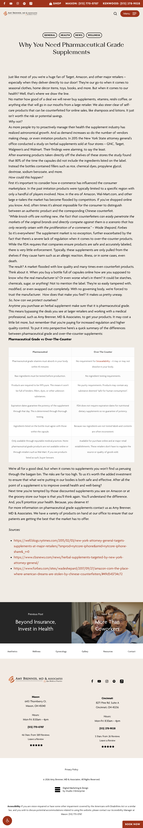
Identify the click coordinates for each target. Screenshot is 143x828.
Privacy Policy (71, 769)
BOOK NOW (132, 824)
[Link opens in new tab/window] (92, 681)
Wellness (94, 35)
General (49, 35)
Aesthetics (12, 651)
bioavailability (103, 361)
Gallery (85, 651)
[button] (7, 820)
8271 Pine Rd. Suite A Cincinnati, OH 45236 (107, 703)
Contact (132, 651)
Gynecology (61, 651)
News (78, 35)
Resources (108, 651)
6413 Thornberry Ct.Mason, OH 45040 (36, 701)
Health (65, 35)
